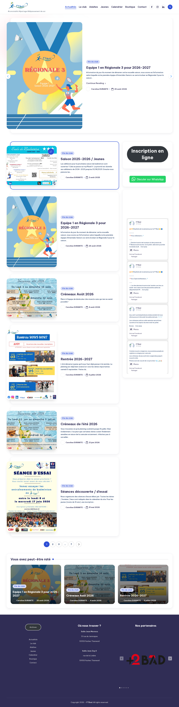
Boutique (33, 659)
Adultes (33, 647)
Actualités (33, 639)
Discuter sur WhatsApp (150, 179)
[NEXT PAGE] (79, 544)
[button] (96, 83)
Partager (134, 256)
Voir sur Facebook (135, 254)
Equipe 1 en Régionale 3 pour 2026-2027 (118, 68)
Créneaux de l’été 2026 (79, 424)
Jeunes (33, 651)
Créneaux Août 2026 (77, 294)
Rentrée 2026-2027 (76, 359)
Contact (33, 663)
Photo (136, 250)
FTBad (138, 222)
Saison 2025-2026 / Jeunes (82, 159)
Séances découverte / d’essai (84, 491)
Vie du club (93, 62)
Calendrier (33, 655)
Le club (33, 643)
